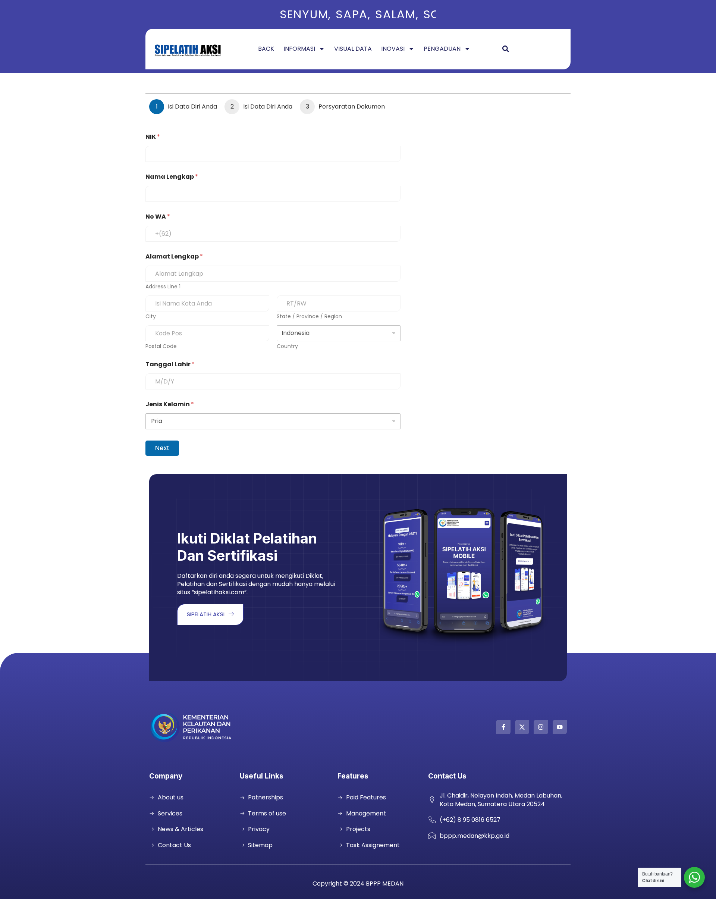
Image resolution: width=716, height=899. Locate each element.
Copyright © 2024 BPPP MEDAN (358, 883)
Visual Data (353, 49)
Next (162, 448)
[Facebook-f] (503, 727)
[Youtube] (560, 727)
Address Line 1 (162, 287)
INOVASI (393, 49)
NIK (152, 136)
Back (266, 49)
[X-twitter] (522, 727)
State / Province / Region (309, 316)
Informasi (299, 49)
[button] (505, 49)
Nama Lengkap (171, 176)
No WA (157, 216)
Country (287, 346)
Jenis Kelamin (169, 404)
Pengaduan (442, 49)
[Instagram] (541, 727)
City (150, 316)
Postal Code (161, 346)
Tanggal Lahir (170, 364)
